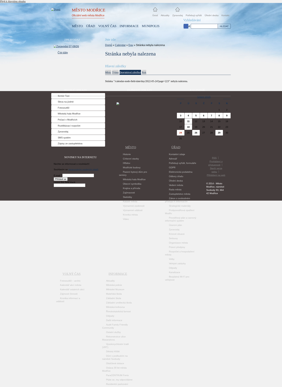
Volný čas (72, 274)
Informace (118, 274)
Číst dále (63, 52)
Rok (144, 72)
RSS (214, 158)
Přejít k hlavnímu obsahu (13, 1)
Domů (108, 45)
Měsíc (108, 72)
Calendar (120, 45)
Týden (115, 72)
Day (130, 45)
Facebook (186, 26)
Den (130, 72)
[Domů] (59, 17)
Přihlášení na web (216, 175)
